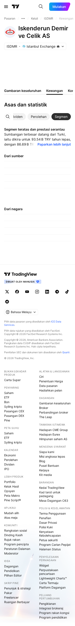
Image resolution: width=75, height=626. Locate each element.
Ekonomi (10, 455)
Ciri (41, 376)
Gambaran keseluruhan (55, 403)
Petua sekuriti (48, 540)
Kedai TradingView (51, 487)
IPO (6, 469)
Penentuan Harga (51, 381)
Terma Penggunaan (52, 513)
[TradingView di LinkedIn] (47, 292)
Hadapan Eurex (49, 434)
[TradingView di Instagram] (37, 292)
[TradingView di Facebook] (17, 292)
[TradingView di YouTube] (27, 292)
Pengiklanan (47, 603)
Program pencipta (16, 544)
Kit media (45, 475)
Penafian (45, 518)
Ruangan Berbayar (17, 602)
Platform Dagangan (52, 587)
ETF (6, 397)
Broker (43, 408)
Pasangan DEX (14, 415)
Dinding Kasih (13, 535)
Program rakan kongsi (54, 613)
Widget (44, 565)
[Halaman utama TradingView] (20, 274)
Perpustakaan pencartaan (48, 571)
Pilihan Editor (13, 575)
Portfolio (9, 482)
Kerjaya (44, 470)
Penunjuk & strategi (17, 588)
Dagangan (11, 566)
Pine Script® (12, 500)
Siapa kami (46, 452)
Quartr (66, 352)
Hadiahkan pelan (50, 390)
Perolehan (11, 460)
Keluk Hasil (11, 486)
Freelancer (11, 597)
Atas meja (11, 517)
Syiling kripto (13, 406)
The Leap (45, 417)
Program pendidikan (53, 617)
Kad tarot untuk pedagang (49, 494)
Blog (42, 461)
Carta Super (12, 380)
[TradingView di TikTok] (67, 292)
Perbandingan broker (53, 412)
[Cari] (41, 6)
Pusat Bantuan (49, 465)
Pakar (8, 593)
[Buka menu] (6, 6)
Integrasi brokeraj (51, 608)
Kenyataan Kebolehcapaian (50, 533)
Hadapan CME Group (53, 430)
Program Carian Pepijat (55, 544)
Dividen (9, 464)
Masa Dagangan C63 (53, 500)
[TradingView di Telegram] (57, 292)
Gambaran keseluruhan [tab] (22, 91)
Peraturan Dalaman (17, 549)
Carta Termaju (48, 583)
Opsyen (9, 491)
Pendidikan (11, 571)
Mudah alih (11, 513)
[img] (58, 46)
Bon (6, 402)
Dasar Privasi (48, 522)
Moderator (11, 553)
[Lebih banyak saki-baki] (23, 18)
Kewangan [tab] (54, 91)
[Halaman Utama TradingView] (15, 7)
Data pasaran (48, 386)
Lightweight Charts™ (53, 578)
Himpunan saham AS (53, 439)
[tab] (16, 116)
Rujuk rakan (12, 539)
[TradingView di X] (7, 292)
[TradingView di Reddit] (7, 302)
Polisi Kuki (46, 527)
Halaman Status (50, 549)
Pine (7, 420)
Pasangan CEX (14, 411)
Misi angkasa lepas (52, 456)
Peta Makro (12, 495)
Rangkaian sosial (15, 530)
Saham (9, 393)
